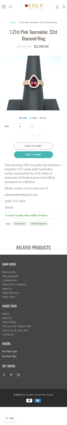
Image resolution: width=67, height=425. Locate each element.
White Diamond (38, 223)
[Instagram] (18, 375)
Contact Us (8, 334)
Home (13, 22)
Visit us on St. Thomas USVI (16, 326)
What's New (8, 297)
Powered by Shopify (44, 394)
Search (5, 313)
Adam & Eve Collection (14, 284)
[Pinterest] (11, 375)
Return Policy (9, 322)
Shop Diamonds (10, 276)
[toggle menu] (3, 6)
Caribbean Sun (9, 280)
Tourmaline (19, 223)
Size (7, 126)
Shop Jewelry (9, 272)
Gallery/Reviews (10, 292)
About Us (7, 288)
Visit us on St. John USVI (15, 330)
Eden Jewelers (27, 394)
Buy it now (33, 154)
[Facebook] (4, 375)
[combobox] (26, 126)
